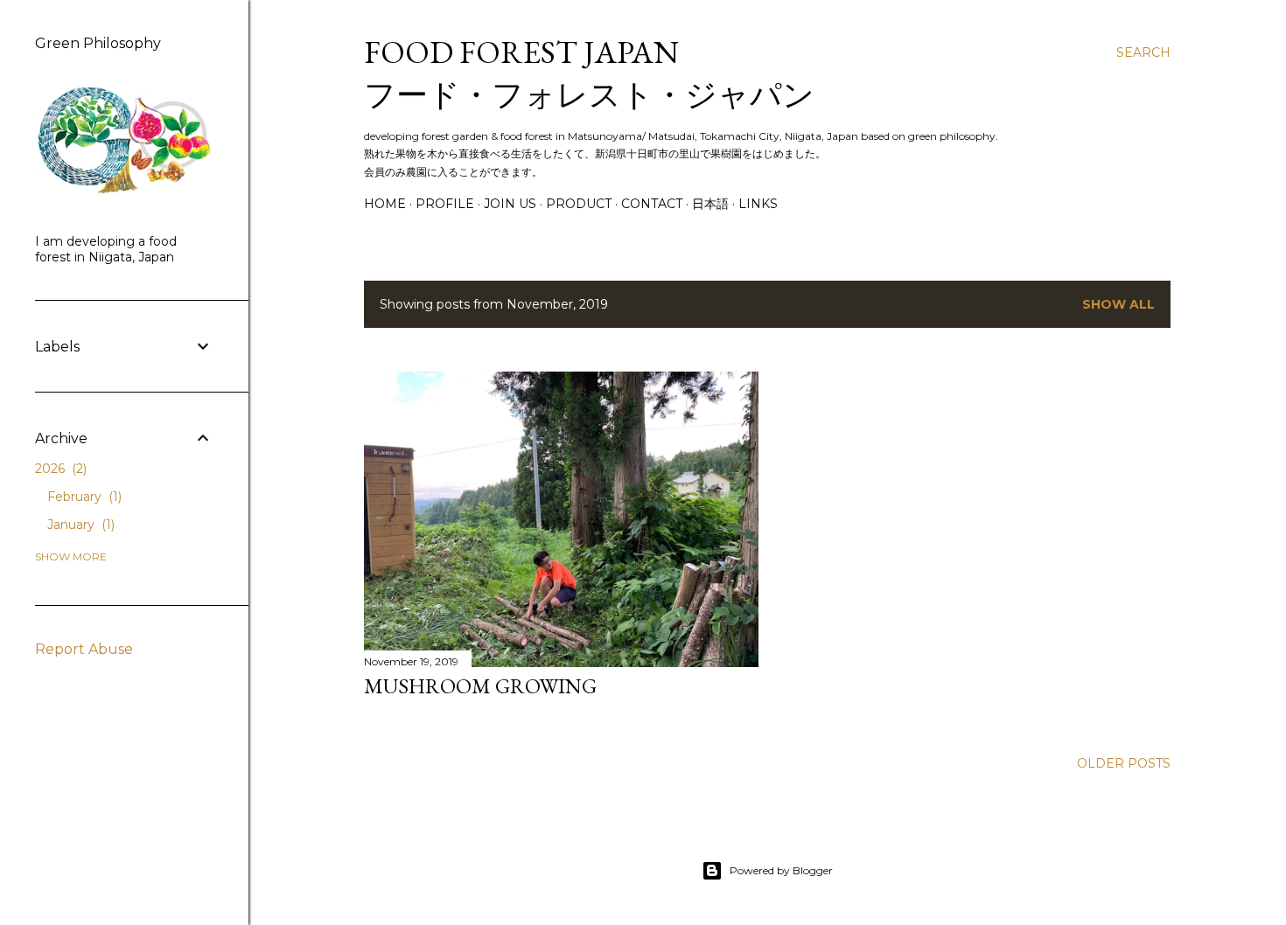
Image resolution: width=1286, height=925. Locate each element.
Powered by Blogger (781, 870)
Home (385, 204)
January (79, 524)
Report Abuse (84, 649)
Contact (651, 204)
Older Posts (1124, 763)
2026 (59, 468)
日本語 (710, 204)
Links (758, 204)
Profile (445, 204)
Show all (1118, 304)
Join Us (510, 204)
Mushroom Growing (480, 685)
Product (579, 204)
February (82, 496)
